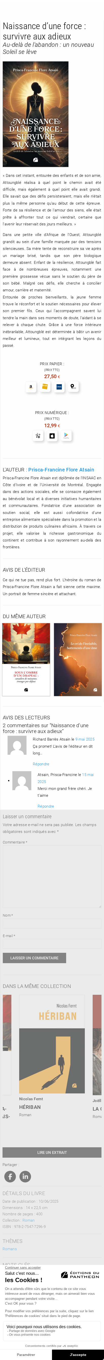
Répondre (41, 763)
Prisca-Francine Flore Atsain (61, 469)
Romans (10, 1248)
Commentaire (15, 842)
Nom (8, 915)
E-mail (9, 935)
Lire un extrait (52, 1152)
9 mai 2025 (84, 739)
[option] (52, 1054)
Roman (28, 1220)
